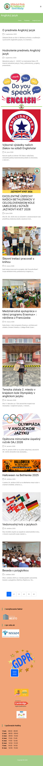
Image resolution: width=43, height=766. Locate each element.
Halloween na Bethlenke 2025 (20, 475)
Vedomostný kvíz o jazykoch (19, 524)
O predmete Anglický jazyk (18, 30)
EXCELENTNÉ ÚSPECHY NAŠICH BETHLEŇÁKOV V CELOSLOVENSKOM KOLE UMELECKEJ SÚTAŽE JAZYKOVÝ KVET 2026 (18, 203)
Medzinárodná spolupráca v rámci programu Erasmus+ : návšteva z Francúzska (19, 314)
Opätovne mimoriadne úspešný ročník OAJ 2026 (21, 440)
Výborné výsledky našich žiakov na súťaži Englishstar (19, 146)
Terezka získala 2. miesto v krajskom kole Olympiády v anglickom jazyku (18, 393)
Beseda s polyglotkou (15, 570)
